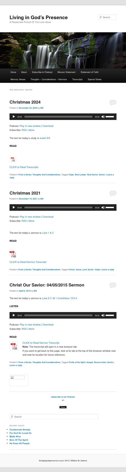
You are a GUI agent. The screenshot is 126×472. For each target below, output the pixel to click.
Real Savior (92, 174)
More (31, 130)
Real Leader (80, 174)
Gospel (89, 362)
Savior (102, 174)
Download (48, 126)
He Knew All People (20, 443)
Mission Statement (66, 72)
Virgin (97, 269)
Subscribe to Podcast (42, 72)
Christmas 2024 (25, 102)
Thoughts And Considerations (46, 174)
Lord (84, 269)
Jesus (78, 269)
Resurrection (100, 362)
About (24, 72)
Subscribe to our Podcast (63, 396)
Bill (41, 107)
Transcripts (77, 79)
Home (13, 72)
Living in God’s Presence (39, 17)
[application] (63, 116)
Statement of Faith (89, 72)
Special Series (95, 79)
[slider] (110, 116)
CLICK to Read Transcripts (24, 167)
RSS (24, 130)
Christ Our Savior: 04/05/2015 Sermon (47, 285)
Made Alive (15, 436)
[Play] (13, 116)
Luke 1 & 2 (47, 232)
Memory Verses (17, 79)
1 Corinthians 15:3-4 (66, 298)
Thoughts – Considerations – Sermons (49, 79)
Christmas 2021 (25, 193)
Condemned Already (20, 429)
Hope (71, 174)
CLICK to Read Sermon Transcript (28, 262)
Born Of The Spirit (19, 439)
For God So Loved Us (21, 432)
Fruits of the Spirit (77, 362)
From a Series (25, 174)
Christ (72, 269)
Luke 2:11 (47, 298)
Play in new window (30, 126)
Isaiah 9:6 (45, 138)
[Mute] (103, 116)
